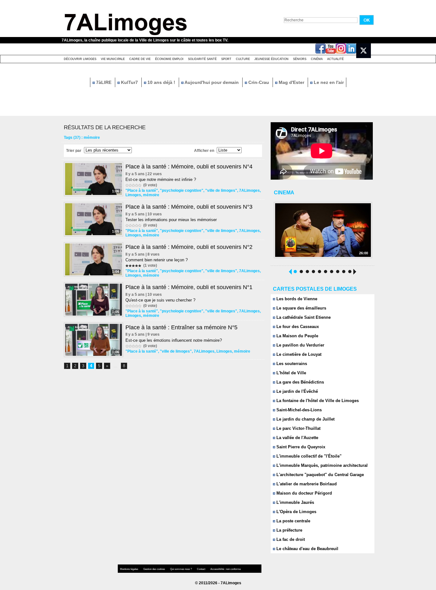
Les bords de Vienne (296, 298)
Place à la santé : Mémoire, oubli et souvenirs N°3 (188, 207)
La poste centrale (292, 521)
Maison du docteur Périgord (303, 493)
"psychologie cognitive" (181, 190)
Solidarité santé (202, 59)
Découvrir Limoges (80, 59)
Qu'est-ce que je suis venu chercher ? (160, 300)
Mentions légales (129, 569)
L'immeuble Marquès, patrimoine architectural (321, 465)
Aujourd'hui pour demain (212, 82)
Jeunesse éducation (271, 59)
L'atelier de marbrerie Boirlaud (306, 484)
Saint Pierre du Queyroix (300, 446)
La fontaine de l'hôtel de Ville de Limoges (317, 400)
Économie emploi (169, 59)
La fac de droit (290, 539)
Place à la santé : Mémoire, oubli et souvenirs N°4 (188, 166)
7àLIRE (104, 82)
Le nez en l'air (328, 82)
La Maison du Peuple (296, 335)
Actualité (335, 59)
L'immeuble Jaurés (294, 502)
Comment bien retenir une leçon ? (156, 260)
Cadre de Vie (140, 59)
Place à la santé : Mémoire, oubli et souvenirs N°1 (188, 287)
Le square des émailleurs (300, 308)
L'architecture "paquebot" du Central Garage (319, 474)
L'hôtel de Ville (290, 372)
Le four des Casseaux (297, 326)
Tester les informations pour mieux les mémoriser (171, 219)
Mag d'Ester (291, 82)
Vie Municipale (113, 59)
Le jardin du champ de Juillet (305, 419)
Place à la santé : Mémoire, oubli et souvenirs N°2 (188, 247)
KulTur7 (129, 82)
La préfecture (288, 530)
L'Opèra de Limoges (295, 511)
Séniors (299, 59)
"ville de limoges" (221, 190)
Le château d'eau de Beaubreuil (306, 548)
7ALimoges (249, 190)
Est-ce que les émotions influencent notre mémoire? (173, 340)
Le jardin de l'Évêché (296, 391)
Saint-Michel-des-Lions (298, 409)
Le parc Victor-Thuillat (297, 428)
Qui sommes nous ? (181, 569)
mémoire (151, 195)
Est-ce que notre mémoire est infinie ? (160, 179)
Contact (201, 569)
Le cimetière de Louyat (298, 354)
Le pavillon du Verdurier (299, 345)
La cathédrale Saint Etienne (303, 317)
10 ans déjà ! (161, 82)
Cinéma (317, 59)
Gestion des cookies (154, 569)
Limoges (133, 195)
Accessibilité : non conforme (225, 569)
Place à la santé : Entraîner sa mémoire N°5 (181, 327)
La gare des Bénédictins (299, 382)
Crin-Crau (258, 82)
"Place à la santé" (141, 190)
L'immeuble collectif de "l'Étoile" (308, 456)
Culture (243, 59)
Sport (226, 59)
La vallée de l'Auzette (296, 437)
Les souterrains (291, 363)
